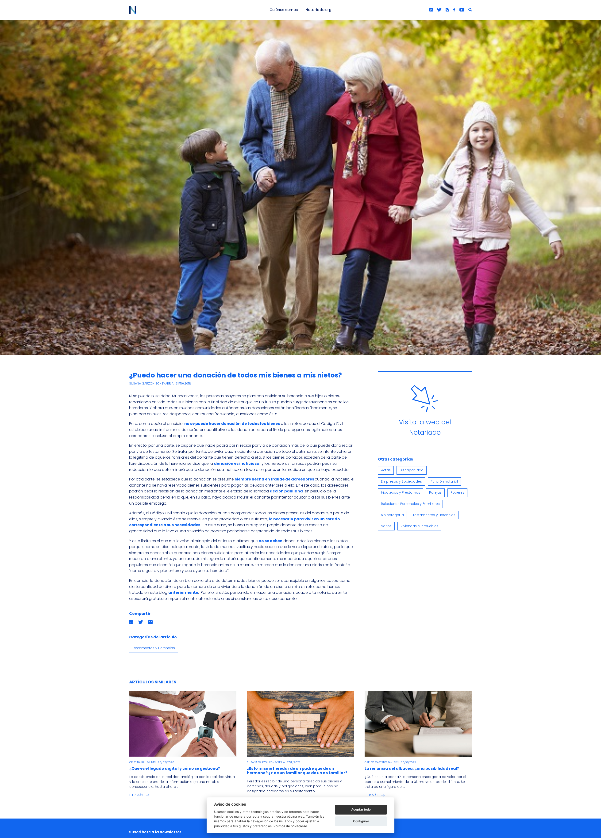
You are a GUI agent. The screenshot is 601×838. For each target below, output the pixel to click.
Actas (386, 470)
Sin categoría (392, 515)
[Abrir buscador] (470, 10)
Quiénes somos (284, 9)
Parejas (435, 492)
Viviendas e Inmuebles (419, 526)
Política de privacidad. (291, 826)
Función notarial (444, 481)
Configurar (361, 821)
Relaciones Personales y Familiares (410, 503)
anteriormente (183, 592)
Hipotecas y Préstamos (400, 492)
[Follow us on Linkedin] (431, 10)
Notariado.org (318, 9)
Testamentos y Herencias (153, 648)
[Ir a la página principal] (194, 10)
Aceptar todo (361, 809)
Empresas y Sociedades (401, 481)
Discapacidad (412, 470)
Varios (386, 526)
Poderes (457, 492)
